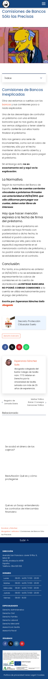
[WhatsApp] (26, 347)
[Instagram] (16, 643)
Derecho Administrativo (13, 609)
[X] (12, 347)
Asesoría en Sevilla (11, 627)
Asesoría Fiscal (9, 630)
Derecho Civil (8, 613)
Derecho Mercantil (11, 623)
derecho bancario (11, 336)
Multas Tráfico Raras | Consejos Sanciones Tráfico (35, 402)
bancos (6, 104)
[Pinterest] (19, 347)
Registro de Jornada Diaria (11, 402)
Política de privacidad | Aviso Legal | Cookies (24, 675)
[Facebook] (5, 347)
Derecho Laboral (10, 620)
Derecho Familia (10, 616)
